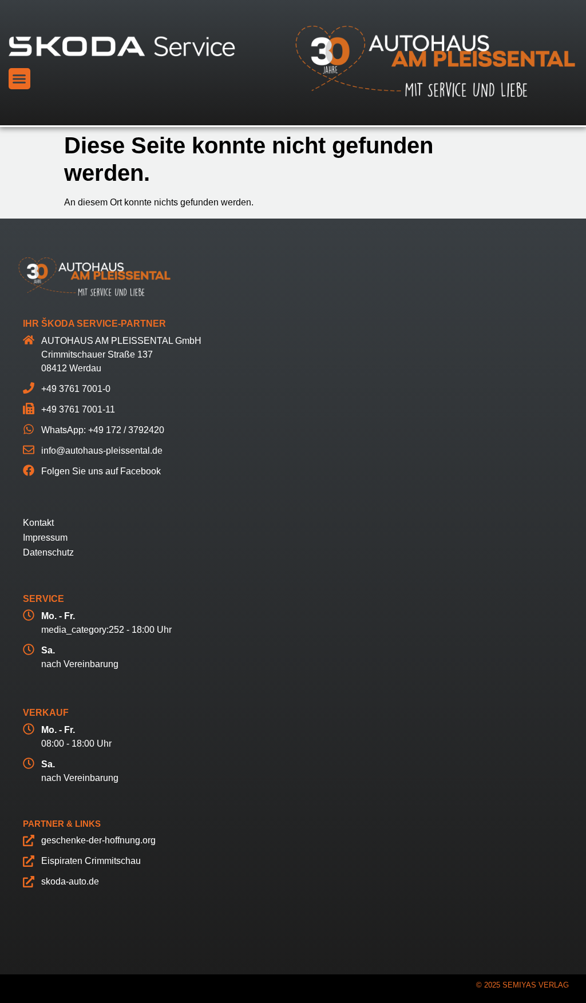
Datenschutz (48, 552)
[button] (19, 79)
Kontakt (38, 523)
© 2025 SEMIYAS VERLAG (522, 985)
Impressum (45, 537)
